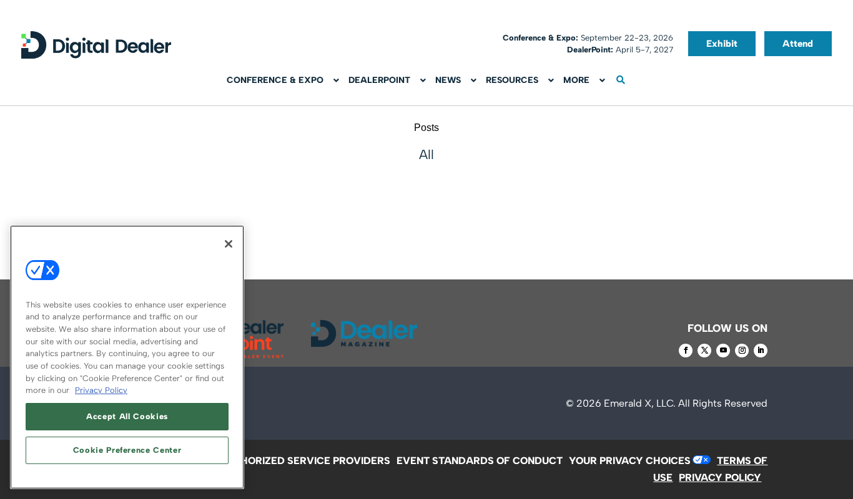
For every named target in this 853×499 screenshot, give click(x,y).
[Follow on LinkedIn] (760, 350)
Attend (797, 43)
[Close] (228, 244)
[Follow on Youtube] (723, 350)
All (426, 154)
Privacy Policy (101, 390)
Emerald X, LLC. (640, 403)
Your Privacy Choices (630, 461)
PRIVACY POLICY (720, 477)
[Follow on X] (704, 350)
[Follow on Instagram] (742, 350)
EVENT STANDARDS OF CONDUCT (480, 461)
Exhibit (721, 43)
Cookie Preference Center (127, 450)
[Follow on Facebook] (686, 350)
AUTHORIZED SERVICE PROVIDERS (305, 461)
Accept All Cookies (127, 416)
